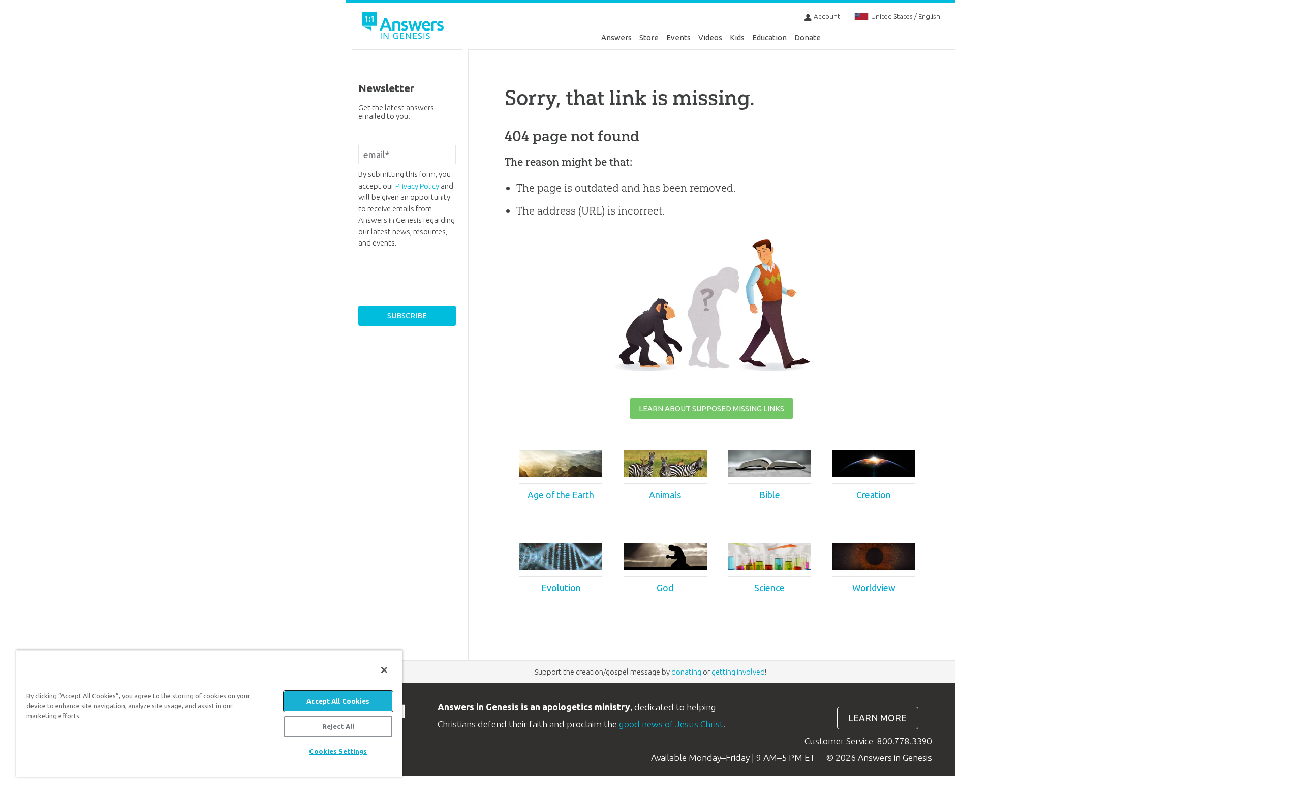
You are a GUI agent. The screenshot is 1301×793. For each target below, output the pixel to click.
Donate (807, 37)
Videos (710, 37)
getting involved (738, 671)
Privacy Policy (417, 185)
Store (649, 37)
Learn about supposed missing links (711, 408)
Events (678, 37)
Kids (737, 37)
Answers (616, 37)
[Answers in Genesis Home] (404, 27)
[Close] (384, 670)
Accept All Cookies (337, 701)
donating (686, 671)
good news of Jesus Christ (671, 724)
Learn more (877, 718)
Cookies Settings (338, 751)
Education (769, 37)
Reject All (338, 726)
